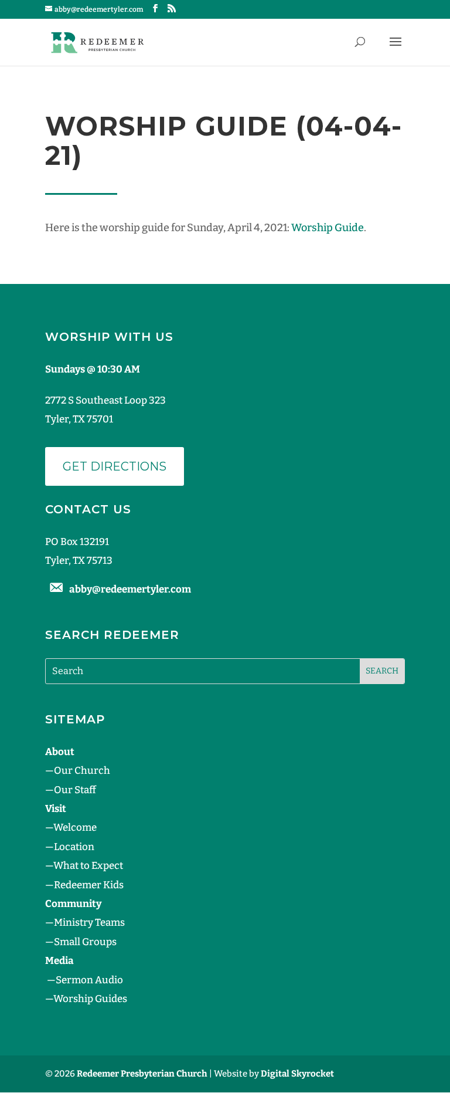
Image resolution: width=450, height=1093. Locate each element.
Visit (55, 809)
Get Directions (114, 466)
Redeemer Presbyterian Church (142, 1073)
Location (74, 847)
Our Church (82, 770)
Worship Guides (90, 999)
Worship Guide (327, 227)
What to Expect (88, 865)
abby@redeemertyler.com (130, 589)
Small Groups (85, 942)
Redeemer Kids (89, 885)
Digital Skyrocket (297, 1073)
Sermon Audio (89, 980)
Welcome (75, 827)
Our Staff (75, 790)
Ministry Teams (89, 922)
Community (73, 904)
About (59, 752)
